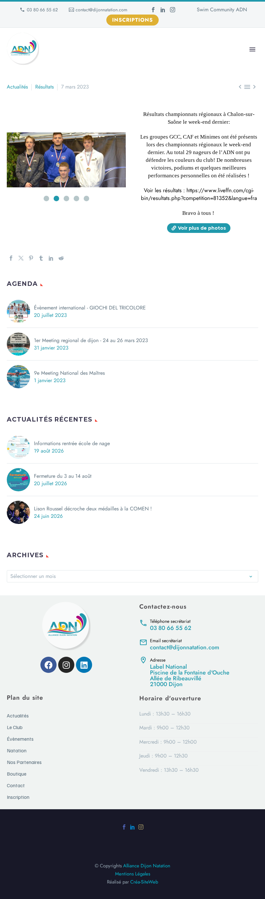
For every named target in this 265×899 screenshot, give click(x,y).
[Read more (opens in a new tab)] (198, 624)
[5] (86, 198)
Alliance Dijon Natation (146, 865)
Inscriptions (132, 20)
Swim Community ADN (222, 9)
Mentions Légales (132, 873)
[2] (56, 198)
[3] (66, 198)
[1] (46, 198)
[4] (76, 198)
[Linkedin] (84, 665)
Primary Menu (252, 49)
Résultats (44, 86)
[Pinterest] (31, 258)
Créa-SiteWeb (144, 881)
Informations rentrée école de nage (72, 443)
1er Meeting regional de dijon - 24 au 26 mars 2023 (91, 340)
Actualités (17, 86)
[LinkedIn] (163, 9)
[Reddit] (61, 258)
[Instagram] (172, 9)
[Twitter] (21, 258)
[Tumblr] (41, 258)
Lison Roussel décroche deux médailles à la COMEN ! (93, 508)
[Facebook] (153, 9)
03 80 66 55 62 (42, 9)
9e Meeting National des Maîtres (69, 373)
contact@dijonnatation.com (101, 9)
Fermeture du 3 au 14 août (62, 476)
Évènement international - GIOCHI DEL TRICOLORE (90, 307)
